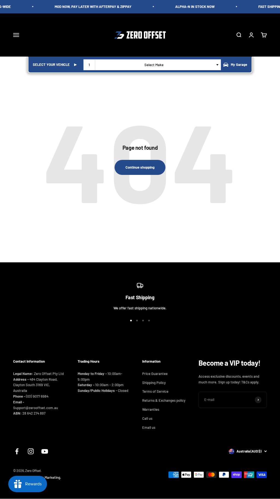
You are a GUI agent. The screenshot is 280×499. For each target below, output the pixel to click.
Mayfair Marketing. (46, 477)
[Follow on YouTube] (44, 451)
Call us (147, 418)
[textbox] (155, 65)
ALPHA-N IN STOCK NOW (192, 6)
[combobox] (152, 64)
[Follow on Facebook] (17, 451)
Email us (148, 427)
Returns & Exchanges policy (163, 400)
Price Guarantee (155, 373)
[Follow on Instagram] (30, 451)
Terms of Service (155, 391)
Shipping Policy (154, 382)
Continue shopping (140, 167)
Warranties (150, 409)
